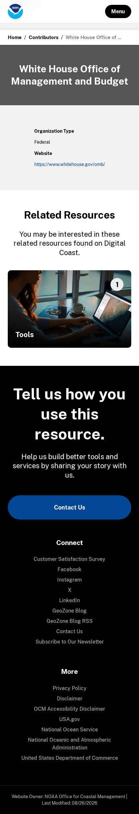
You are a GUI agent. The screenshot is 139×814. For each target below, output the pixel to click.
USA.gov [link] (69, 719)
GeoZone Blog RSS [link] (70, 621)
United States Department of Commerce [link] (69, 758)
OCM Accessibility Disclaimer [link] (69, 709)
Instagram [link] (69, 580)
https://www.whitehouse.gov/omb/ (69, 164)
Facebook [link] (69, 569)
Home (15, 37)
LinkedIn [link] (69, 600)
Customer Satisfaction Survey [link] (69, 559)
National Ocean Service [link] (69, 729)
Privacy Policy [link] (70, 688)
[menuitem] (69, 559)
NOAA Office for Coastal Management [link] (85, 796)
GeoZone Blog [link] (69, 611)
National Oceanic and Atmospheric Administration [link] (69, 744)
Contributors (44, 37)
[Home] (56, 11)
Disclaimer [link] (69, 699)
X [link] (69, 590)
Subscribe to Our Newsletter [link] (70, 642)
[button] (118, 11)
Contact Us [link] (69, 507)
